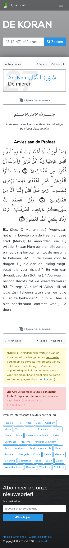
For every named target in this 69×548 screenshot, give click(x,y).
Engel (57, 429)
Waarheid (44, 467)
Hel (19, 422)
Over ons (18, 537)
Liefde (47, 454)
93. (5, 286)
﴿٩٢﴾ (39, 199)
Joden (56, 435)
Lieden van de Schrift (37, 435)
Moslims (25, 441)
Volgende (56, 64)
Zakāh (59, 460)
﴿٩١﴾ (24, 170)
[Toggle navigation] (61, 5)
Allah (29, 422)
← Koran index (13, 64)
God (38, 422)
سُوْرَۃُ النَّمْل (42, 77)
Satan (19, 435)
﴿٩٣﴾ (22, 218)
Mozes (18, 429)
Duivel (8, 435)
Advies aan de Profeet (34, 142)
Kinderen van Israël (15, 448)
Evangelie (23, 454)
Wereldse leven (13, 467)
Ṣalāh (49, 460)
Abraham (50, 422)
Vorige (43, 64)
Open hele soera (36, 100)
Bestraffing (25, 460)
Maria (8, 429)
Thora (58, 448)
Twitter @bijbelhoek (39, 537)
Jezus (30, 429)
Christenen (10, 441)
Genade (59, 454)
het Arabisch (46, 379)
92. (26, 258)
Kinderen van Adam (45, 441)
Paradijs (9, 422)
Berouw (30, 467)
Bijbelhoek (17, 5)
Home (6, 537)
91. (5, 229)
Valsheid (59, 467)
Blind (38, 460)
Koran (36, 454)
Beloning (10, 460)
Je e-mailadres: (12, 501)
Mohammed (43, 429)
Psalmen (9, 454)
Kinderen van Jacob (40, 448)
